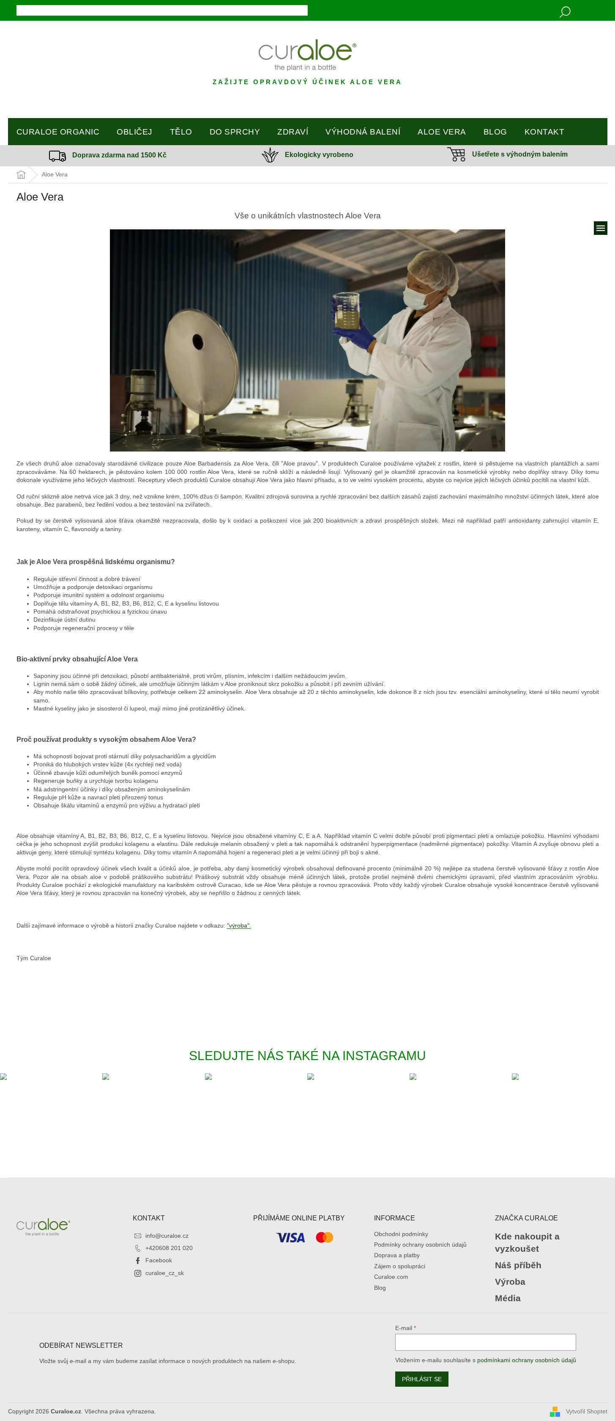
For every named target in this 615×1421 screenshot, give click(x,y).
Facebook (158, 1260)
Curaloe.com (391, 1276)
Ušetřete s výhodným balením (520, 154)
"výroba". (239, 925)
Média (508, 1298)
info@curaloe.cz (167, 1235)
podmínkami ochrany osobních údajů (526, 1360)
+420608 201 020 (169, 1248)
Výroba (510, 1281)
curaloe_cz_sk (164, 1273)
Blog (380, 1287)
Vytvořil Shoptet (586, 1411)
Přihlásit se (422, 1379)
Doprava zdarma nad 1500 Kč (119, 155)
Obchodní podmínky (401, 1234)
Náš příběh (518, 1265)
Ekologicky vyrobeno (319, 154)
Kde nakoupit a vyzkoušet (527, 1242)
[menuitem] (58, 132)
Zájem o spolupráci (399, 1266)
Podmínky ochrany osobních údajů (420, 1244)
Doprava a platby (397, 1255)
